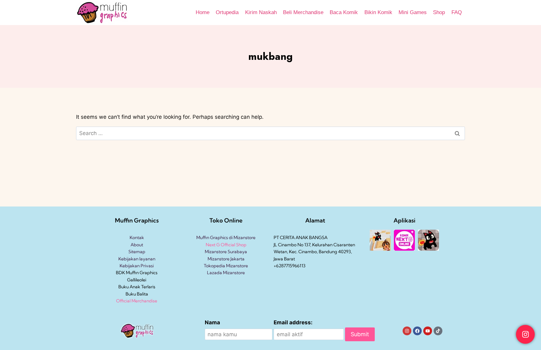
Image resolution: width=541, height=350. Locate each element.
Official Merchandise (136, 301)
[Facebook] (417, 330)
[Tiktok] (438, 330)
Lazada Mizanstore (226, 272)
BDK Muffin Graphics (136, 272)
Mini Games (413, 12)
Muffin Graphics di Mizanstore (225, 237)
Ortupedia (227, 12)
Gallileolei (136, 280)
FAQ (456, 12)
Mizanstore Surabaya (226, 251)
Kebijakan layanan (136, 259)
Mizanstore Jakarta (226, 259)
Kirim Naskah (261, 12)
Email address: (293, 322)
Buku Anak (129, 287)
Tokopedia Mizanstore (226, 266)
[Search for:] (270, 133)
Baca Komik (344, 12)
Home (202, 12)
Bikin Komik (378, 12)
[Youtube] (427, 330)
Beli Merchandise (303, 12)
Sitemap (136, 251)
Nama (212, 322)
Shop (439, 12)
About (137, 245)
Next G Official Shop (226, 245)
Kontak (137, 237)
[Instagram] (407, 330)
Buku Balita (137, 294)
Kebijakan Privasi (137, 266)
